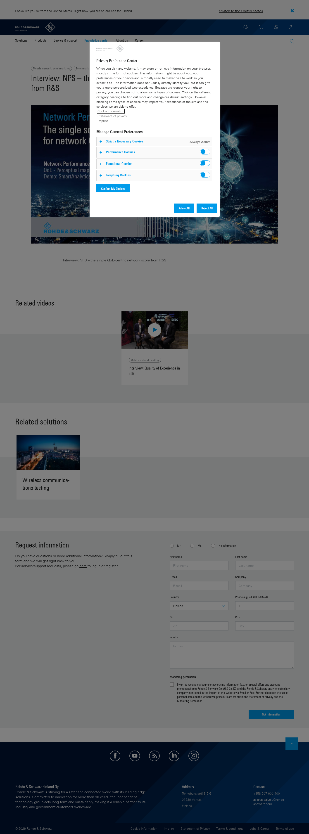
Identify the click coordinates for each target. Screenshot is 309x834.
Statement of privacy (112, 116)
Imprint (102, 121)
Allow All (184, 208)
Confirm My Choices (113, 188)
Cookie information (110, 111)
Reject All (207, 208)
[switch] (205, 151)
